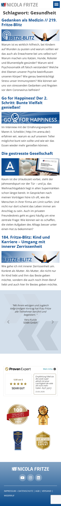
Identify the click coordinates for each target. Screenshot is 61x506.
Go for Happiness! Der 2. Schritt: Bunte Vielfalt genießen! (24, 102)
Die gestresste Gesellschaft (27, 153)
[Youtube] (22, 477)
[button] (56, 4)
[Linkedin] (38, 477)
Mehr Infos (48, 368)
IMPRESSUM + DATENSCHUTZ (18, 491)
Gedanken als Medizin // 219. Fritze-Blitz (29, 22)
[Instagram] (30, 477)
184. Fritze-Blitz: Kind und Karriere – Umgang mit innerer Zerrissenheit (25, 241)
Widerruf (9, 495)
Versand (46, 491)
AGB (37, 491)
